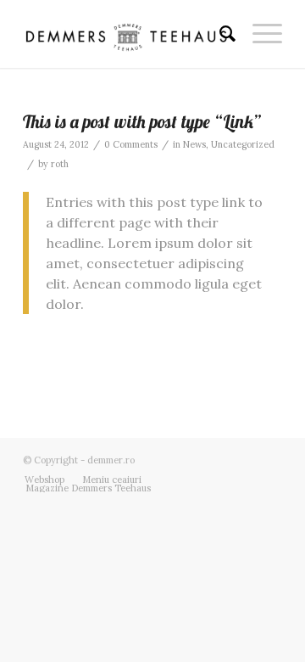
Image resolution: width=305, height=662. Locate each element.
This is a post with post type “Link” (142, 121)
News (194, 144)
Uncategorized (242, 144)
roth (60, 164)
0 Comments (131, 144)
